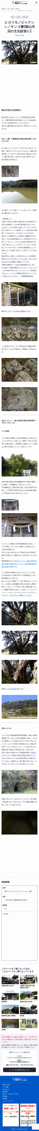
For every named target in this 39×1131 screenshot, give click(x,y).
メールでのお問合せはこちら (19, 1070)
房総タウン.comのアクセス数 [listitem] (10, 1094)
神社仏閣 (25, 17)
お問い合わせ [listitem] (6, 1089)
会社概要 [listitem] (4, 1091)
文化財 (18, 17)
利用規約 (4, 1098)
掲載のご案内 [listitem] (6, 1084)
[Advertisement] (19, 86)
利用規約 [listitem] (4, 1096)
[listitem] (10, 982)
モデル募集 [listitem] (5, 1087)
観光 (12, 17)
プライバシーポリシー (8, 1101)
